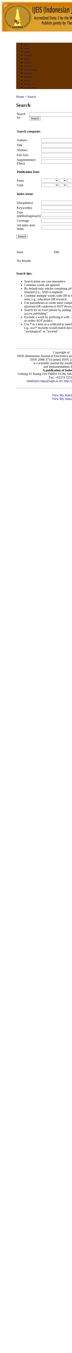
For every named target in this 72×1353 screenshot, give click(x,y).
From (20, 180)
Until (20, 185)
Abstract (22, 150)
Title (19, 145)
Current (27, 62)
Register (28, 55)
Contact (27, 84)
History (27, 80)
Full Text (22, 155)
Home (26, 45)
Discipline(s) (25, 203)
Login (27, 52)
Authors (22, 140)
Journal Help (30, 87)
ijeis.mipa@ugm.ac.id (48, 381)
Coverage (23, 220)
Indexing (28, 77)
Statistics (28, 73)
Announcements (31, 70)
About (27, 48)
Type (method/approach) (29, 214)
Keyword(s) (24, 207)
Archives (28, 66)
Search (27, 59)
